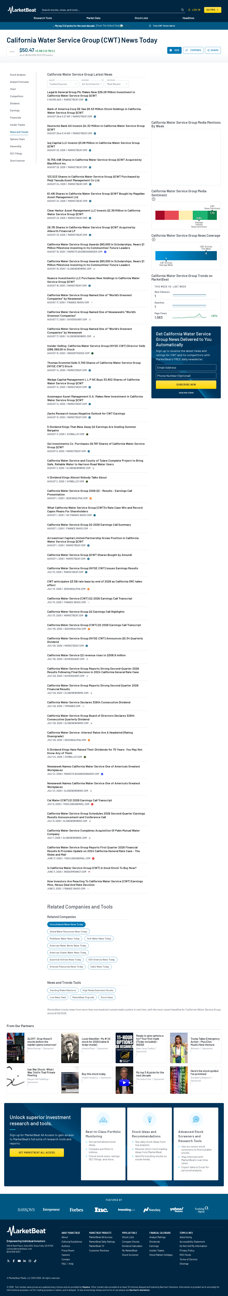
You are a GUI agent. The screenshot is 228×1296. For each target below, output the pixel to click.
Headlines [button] (188, 18)
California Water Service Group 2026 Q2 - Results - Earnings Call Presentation (89, 492)
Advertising (186, 1237)
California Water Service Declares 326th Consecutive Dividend (88, 702)
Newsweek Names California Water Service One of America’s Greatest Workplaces (93, 768)
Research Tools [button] (43, 18)
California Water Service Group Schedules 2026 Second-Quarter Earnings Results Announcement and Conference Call (96, 815)
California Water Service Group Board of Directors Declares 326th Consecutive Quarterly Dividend (91, 717)
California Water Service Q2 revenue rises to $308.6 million (86, 655)
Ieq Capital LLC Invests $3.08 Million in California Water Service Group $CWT (93, 144)
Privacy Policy (187, 1250)
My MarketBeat (129, 1250)
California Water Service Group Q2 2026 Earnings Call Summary (89, 524)
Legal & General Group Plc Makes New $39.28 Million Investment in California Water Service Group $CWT (91, 93)
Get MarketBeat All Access (37, 1152)
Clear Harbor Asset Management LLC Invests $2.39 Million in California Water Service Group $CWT (93, 212)
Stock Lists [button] (141, 18)
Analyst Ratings (157, 1237)
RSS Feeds (185, 1254)
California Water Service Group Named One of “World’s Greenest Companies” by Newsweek (89, 297)
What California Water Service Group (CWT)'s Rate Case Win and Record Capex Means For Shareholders (95, 509)
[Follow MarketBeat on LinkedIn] (25, 1260)
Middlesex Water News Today (65, 938)
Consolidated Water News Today (66, 924)
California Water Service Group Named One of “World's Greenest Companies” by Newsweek (89, 330)
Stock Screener (130, 1254)
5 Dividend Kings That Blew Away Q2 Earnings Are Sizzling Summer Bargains (91, 428)
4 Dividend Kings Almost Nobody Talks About (77, 477)
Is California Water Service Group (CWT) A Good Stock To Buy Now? (92, 868)
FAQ (64, 1263)
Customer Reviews (99, 1250)
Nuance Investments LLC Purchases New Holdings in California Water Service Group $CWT (93, 279)
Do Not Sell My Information (193, 1245)
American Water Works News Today (68, 945)
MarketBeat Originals (83, 997)
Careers (66, 1254)
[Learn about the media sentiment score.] (153, 199)
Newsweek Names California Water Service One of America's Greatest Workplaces (93, 785)
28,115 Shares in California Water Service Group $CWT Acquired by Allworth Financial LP (91, 229)
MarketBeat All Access (100, 1237)
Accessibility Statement (192, 1241)
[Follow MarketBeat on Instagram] (30, 1260)
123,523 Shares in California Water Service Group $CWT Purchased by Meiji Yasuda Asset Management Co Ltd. (93, 178)
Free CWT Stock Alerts (164, 25)
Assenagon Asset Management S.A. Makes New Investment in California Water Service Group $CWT (95, 398)
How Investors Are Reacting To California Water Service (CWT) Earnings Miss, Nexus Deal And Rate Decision (95, 883)
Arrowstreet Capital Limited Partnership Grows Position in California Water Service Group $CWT (93, 539)
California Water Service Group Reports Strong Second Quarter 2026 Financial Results (93, 687)
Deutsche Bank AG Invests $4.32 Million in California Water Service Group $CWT (96, 127)
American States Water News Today (68, 952)
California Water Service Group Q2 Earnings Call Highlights (86, 611)
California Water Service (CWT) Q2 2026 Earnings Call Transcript (89, 598)
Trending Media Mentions (63, 990)
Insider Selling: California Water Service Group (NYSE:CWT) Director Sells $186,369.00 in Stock (96, 347)
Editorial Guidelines (72, 1241)
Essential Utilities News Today (65, 959)
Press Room (68, 1250)
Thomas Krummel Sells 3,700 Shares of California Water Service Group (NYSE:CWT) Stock (94, 364)
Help (71, 1263)
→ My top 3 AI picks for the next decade (73, 25)
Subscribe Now (186, 384)
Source (52, 80)
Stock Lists (128, 1237)
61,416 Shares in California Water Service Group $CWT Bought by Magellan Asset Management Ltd (96, 195)
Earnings (154, 1245)
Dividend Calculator (132, 1245)
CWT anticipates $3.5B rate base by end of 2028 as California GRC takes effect (94, 583)
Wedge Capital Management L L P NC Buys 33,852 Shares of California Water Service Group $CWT (93, 381)
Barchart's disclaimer (140, 1290)
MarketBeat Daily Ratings (102, 1241)
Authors (66, 1245)
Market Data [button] (93, 18)
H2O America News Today (101, 959)
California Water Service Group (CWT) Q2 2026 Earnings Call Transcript (94, 625)
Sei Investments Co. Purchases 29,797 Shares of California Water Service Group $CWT (96, 445)
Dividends (154, 1241)
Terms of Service (188, 1259)
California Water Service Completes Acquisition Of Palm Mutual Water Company (93, 832)
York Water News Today (99, 938)
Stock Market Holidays (161, 1254)
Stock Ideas (107, 997)
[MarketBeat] (22, 9)
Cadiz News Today (99, 966)
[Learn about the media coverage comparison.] (153, 239)
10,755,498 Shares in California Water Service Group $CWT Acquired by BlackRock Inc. (94, 161)
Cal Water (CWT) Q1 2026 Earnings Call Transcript (79, 800)
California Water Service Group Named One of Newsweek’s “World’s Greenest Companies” (91, 313)
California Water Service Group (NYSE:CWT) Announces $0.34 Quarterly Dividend (95, 640)
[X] (9, 1260)
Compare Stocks (130, 1241)
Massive (86, 1287)
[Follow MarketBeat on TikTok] (36, 1260)
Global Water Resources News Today (68, 931)
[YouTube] (20, 1260)
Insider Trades (156, 1250)
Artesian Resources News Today (66, 966)
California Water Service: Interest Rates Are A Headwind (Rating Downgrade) (90, 734)
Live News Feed (58, 997)
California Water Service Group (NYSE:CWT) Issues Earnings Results (92, 568)
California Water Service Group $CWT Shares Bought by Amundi (89, 555)
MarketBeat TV (96, 1245)
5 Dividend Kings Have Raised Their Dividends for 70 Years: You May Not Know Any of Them (94, 751)
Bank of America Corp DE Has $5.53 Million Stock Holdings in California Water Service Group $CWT (94, 110)
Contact (66, 1259)
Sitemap (184, 1263)
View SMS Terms (186, 392)
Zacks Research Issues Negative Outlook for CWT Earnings (86, 413)
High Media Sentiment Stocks (98, 990)
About (65, 1237)
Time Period (111, 80)
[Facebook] (14, 1260)
